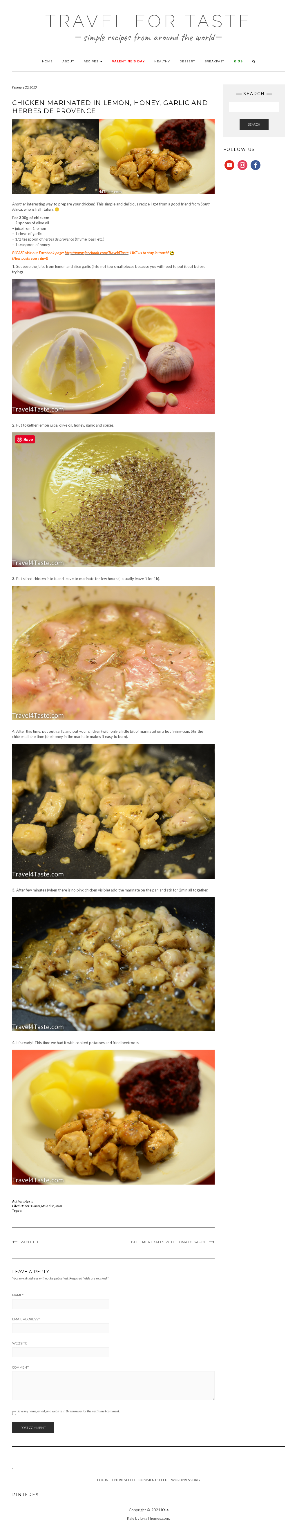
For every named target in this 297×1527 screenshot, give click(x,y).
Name (17, 1295)
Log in (102, 1480)
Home (47, 61)
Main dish (47, 1206)
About (68, 61)
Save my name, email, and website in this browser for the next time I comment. (68, 1411)
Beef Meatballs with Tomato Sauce (168, 1242)
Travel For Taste (148, 21)
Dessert (187, 61)
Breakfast (214, 61)
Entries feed (123, 1480)
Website (19, 1343)
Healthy (162, 61)
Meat (58, 1206)
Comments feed (152, 1480)
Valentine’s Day (128, 61)
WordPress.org (185, 1480)
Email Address (26, 1319)
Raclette (30, 1242)
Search (254, 124)
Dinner (35, 1206)
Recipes (91, 61)
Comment (20, 1367)
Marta (29, 1201)
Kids (238, 61)
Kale (165, 1510)
